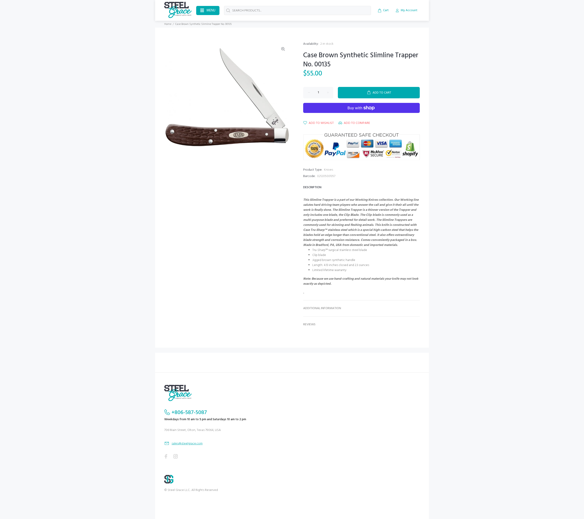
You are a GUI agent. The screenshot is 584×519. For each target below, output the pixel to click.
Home (167, 24)
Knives (328, 169)
